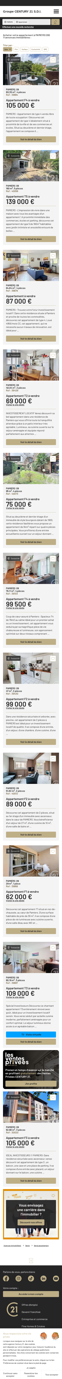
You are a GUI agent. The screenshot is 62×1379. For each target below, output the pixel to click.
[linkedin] (43, 1279)
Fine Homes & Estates (33, 1326)
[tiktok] (31, 1279)
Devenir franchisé (31, 1311)
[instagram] (18, 1279)
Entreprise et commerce (35, 1319)
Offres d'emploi (30, 1304)
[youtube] (56, 1279)
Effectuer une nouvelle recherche (18, 27)
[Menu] (56, 11)
